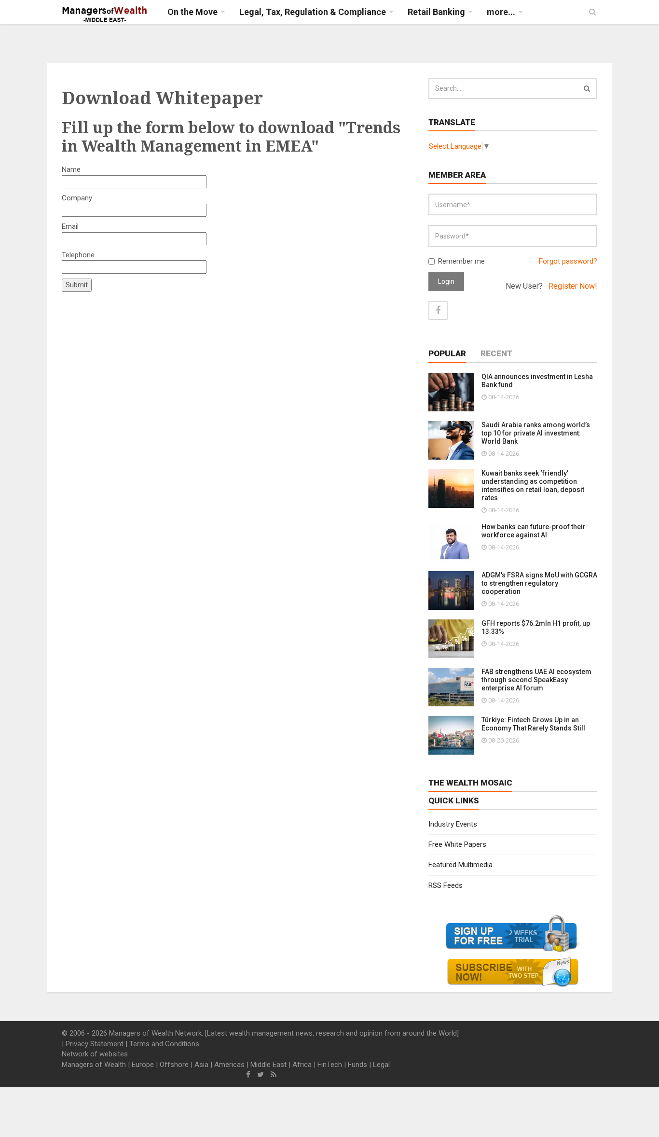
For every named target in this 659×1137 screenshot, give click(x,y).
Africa (302, 1064)
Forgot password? (568, 261)
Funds (357, 1064)
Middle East (268, 1064)
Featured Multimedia (460, 864)
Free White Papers (457, 844)
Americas (229, 1064)
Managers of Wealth (94, 1064)
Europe (143, 1064)
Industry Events (452, 824)
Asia (201, 1064)
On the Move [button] (192, 12)
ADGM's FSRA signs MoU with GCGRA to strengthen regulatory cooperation (539, 583)
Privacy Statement (95, 1043)
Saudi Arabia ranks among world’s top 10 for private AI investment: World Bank (535, 433)
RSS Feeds (445, 885)
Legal (381, 1064)
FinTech (329, 1064)
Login (446, 281)
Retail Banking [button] (436, 12)
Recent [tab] (496, 353)
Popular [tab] (447, 353)
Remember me (461, 261)
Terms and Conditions (164, 1043)
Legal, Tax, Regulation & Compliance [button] (312, 12)
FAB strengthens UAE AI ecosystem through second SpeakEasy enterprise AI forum (536, 680)
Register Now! (573, 286)
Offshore (174, 1064)
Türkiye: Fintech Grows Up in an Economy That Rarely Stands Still (533, 724)
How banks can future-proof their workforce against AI (533, 531)
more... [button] (501, 12)
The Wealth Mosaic (470, 782)
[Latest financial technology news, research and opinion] (105, 14)
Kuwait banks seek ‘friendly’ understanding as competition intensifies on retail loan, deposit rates (532, 485)
